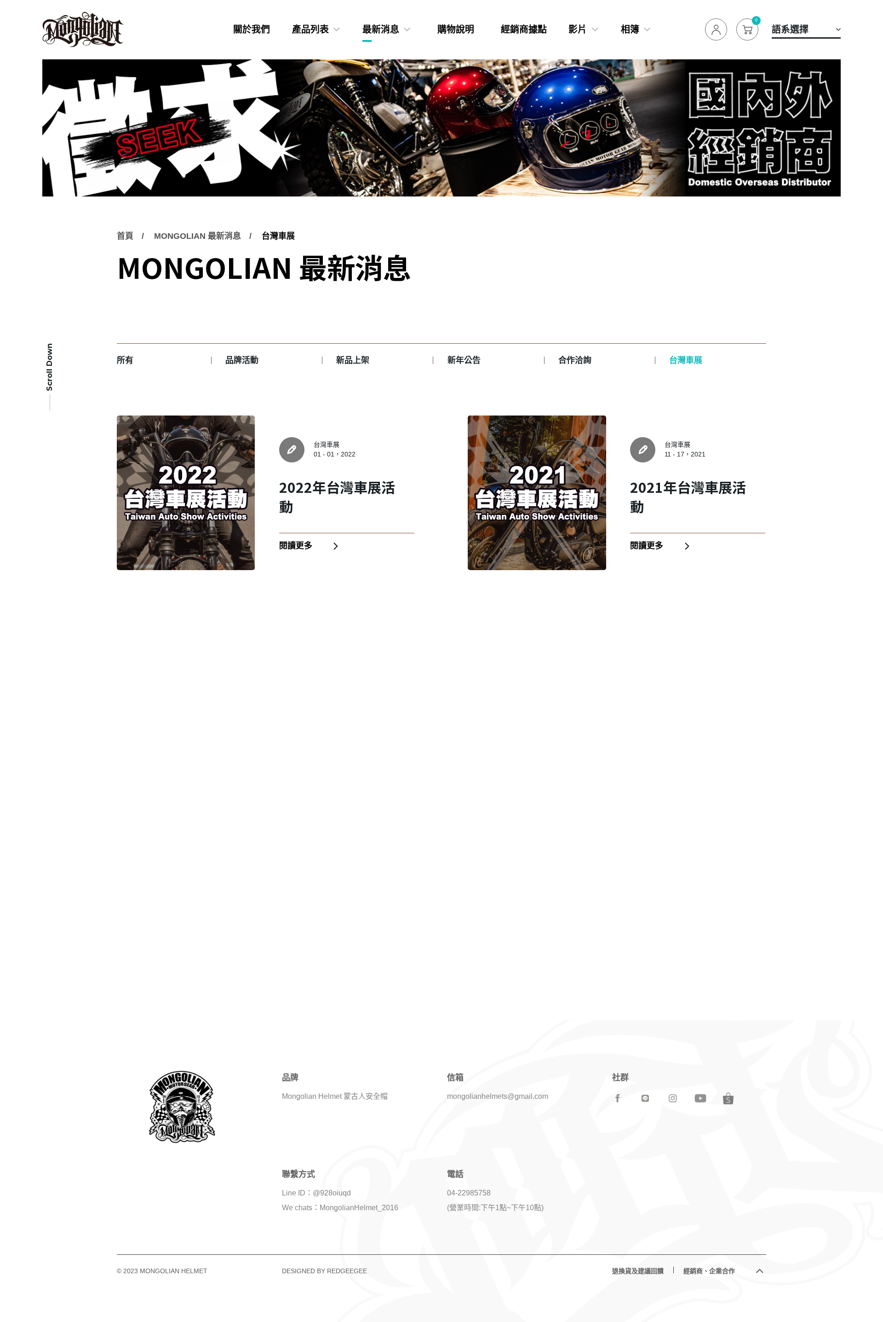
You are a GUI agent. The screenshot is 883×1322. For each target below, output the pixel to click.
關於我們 (251, 29)
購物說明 (455, 29)
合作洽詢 (574, 360)
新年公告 (464, 360)
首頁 (125, 236)
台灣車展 (278, 236)
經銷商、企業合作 (709, 1271)
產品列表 (310, 29)
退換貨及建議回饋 (638, 1271)
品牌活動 (241, 360)
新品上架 (352, 360)
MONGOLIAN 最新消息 (197, 236)
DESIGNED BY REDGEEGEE (324, 1271)
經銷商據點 (524, 29)
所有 (125, 360)
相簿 (630, 29)
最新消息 (380, 29)
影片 (577, 29)
